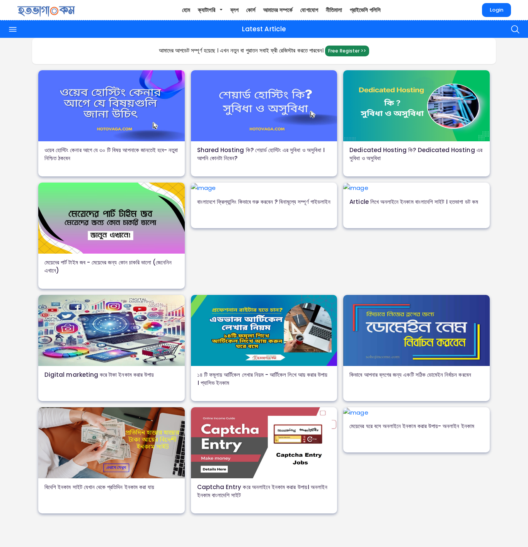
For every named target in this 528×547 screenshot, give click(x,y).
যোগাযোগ (309, 10)
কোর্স (250, 10)
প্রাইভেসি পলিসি (365, 10)
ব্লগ (234, 10)
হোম (186, 10)
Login (496, 10)
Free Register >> (347, 50)
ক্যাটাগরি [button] (207, 10)
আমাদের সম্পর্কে (278, 10)
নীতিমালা (334, 10)
